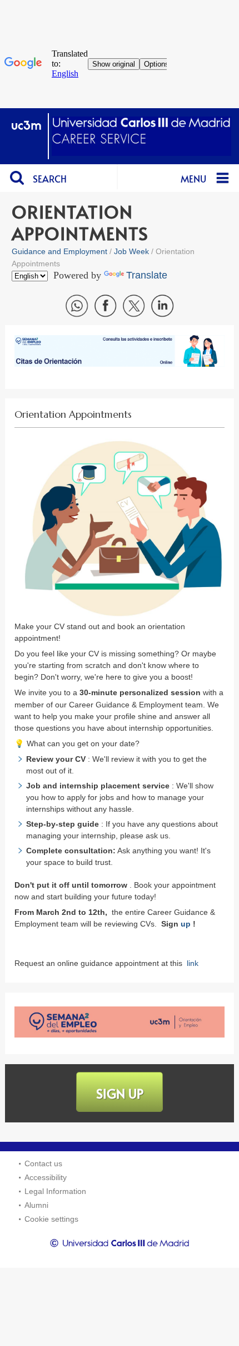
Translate (146, 275)
